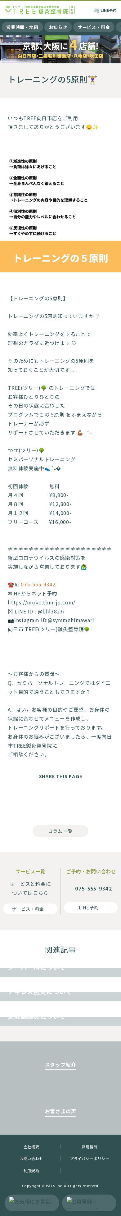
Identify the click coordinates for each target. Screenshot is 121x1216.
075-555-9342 (38, 584)
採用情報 (89, 1146)
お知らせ (58, 27)
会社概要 (31, 1146)
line (85, 800)
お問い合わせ (31, 1158)
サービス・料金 (94, 27)
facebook (35, 800)
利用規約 (31, 1170)
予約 (108, 10)
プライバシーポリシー (90, 1158)
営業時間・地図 (22, 27)
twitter (60, 800)
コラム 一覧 (60, 831)
